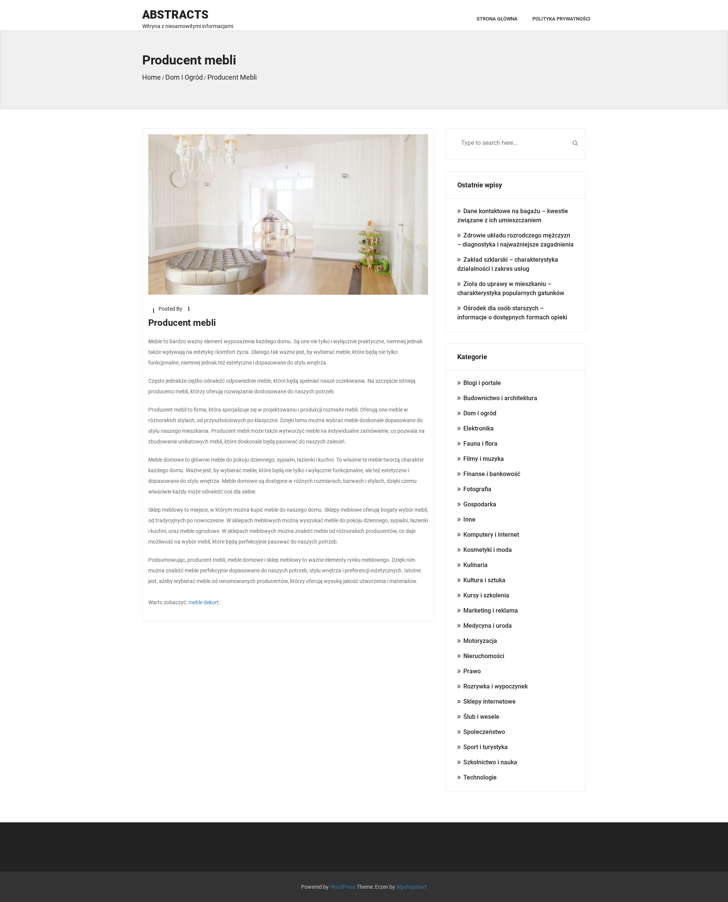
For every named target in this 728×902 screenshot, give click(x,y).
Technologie (480, 777)
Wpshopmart (411, 887)
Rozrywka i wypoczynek (495, 686)
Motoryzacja (480, 640)
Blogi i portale (482, 383)
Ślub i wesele (481, 716)
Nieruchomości (483, 656)
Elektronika (478, 428)
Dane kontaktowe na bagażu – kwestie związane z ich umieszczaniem (512, 215)
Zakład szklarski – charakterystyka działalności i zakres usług (507, 264)
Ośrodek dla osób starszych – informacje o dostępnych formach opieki (512, 313)
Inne (469, 519)
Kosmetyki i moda (487, 549)
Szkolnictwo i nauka (490, 762)
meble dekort (203, 602)
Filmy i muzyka (483, 458)
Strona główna (497, 19)
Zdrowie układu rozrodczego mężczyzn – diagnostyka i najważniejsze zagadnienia (515, 240)
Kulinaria (475, 565)
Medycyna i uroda (487, 625)
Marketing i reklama (490, 610)
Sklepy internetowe (489, 701)
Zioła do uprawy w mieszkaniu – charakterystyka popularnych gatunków (510, 288)
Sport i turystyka (485, 747)
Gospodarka (479, 504)
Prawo (472, 671)
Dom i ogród (479, 413)
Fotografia (477, 489)
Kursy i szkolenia (486, 595)
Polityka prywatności (561, 19)
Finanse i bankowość (491, 474)
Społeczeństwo (484, 731)
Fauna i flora (480, 443)
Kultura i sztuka (484, 580)
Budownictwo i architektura (500, 398)
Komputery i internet (491, 534)
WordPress (343, 887)
